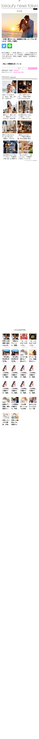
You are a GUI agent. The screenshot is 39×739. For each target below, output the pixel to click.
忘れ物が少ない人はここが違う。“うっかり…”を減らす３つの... (25, 116)
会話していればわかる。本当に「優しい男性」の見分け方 (9, 96)
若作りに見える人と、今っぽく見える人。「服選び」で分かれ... (9, 136)
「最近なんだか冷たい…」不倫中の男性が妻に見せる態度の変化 (24, 136)
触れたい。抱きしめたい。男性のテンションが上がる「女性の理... (9, 116)
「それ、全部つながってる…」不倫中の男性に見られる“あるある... (24, 96)
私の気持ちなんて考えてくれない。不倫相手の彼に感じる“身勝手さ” (10, 156)
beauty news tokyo (19, 72)
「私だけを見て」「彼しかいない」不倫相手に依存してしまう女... (25, 156)
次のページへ (32, 68)
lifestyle (16, 70)
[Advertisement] (19, 243)
